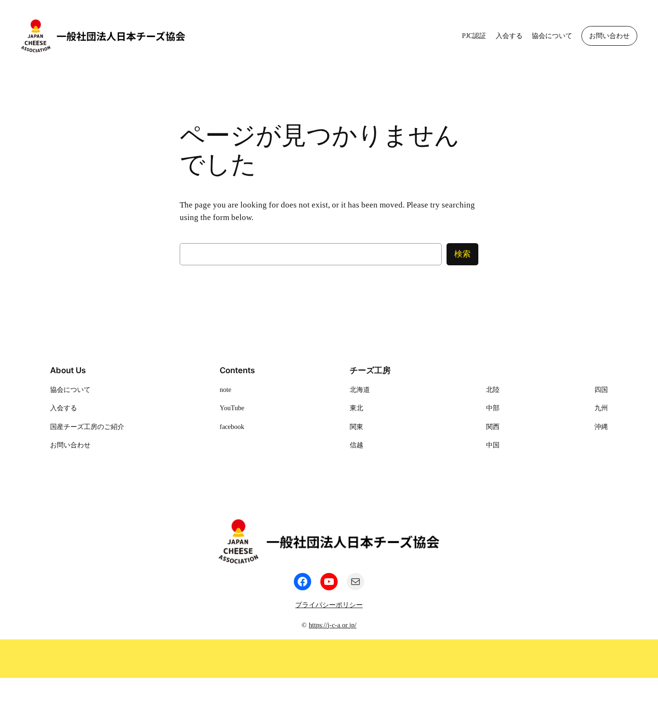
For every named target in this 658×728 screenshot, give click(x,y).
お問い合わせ (609, 35)
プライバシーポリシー (329, 605)
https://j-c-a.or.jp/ (332, 625)
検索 (462, 254)
